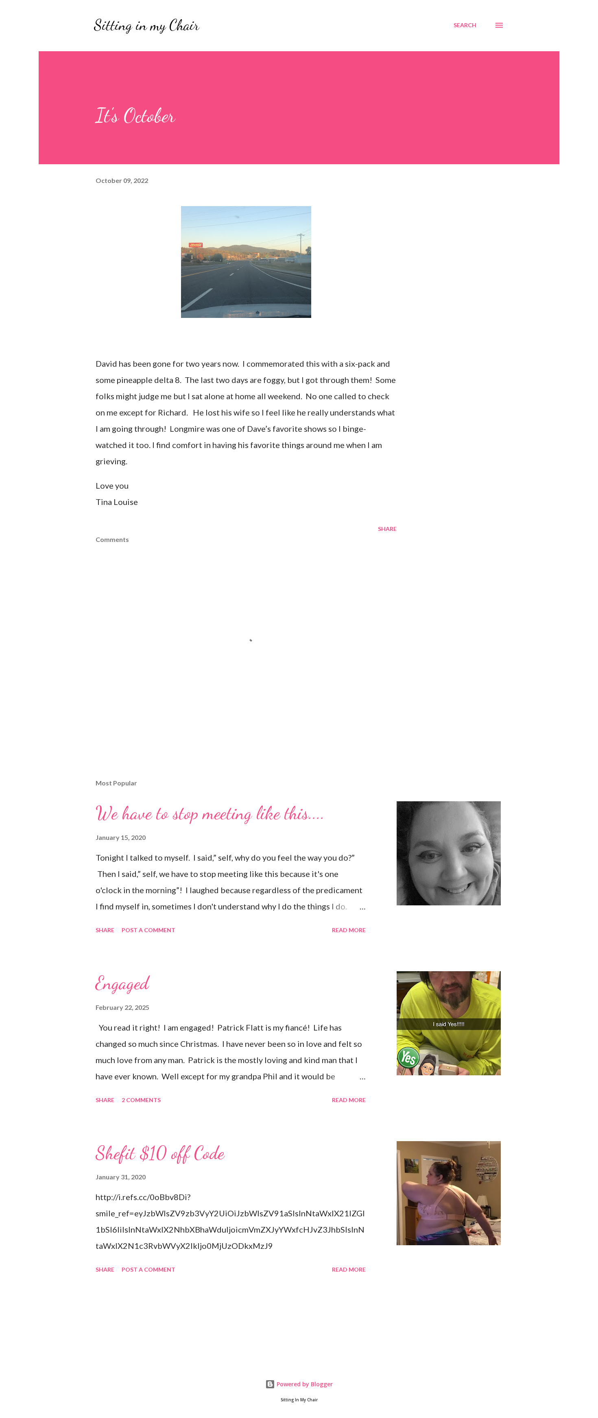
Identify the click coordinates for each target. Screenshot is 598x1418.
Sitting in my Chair (146, 25)
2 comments (141, 1099)
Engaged (122, 983)
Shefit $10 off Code (160, 1153)
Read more (349, 929)
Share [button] (387, 528)
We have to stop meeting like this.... (210, 813)
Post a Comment (148, 929)
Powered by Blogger (304, 1384)
